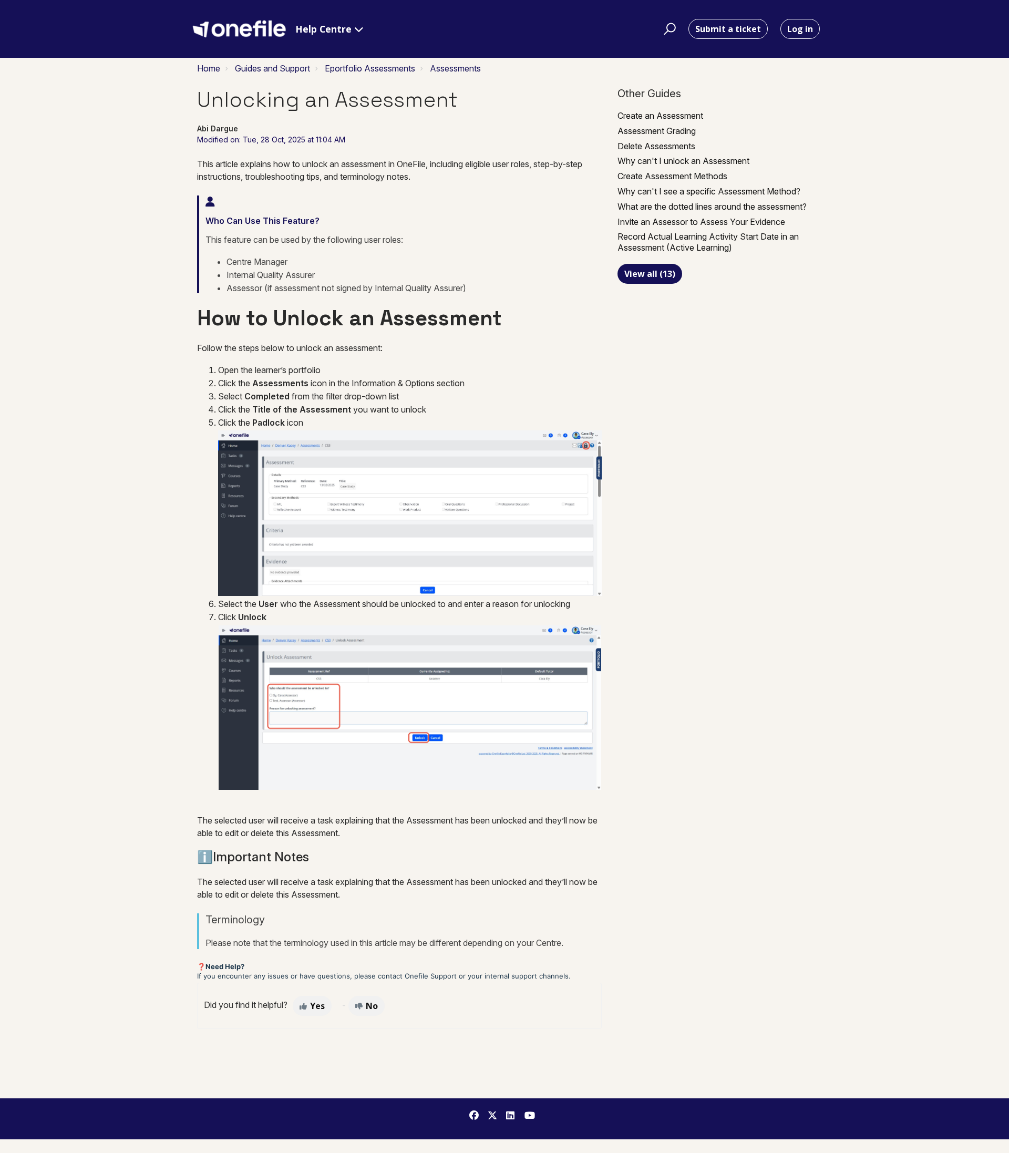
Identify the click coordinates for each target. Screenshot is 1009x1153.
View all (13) (649, 274)
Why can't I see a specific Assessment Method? (708, 191)
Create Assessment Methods (672, 176)
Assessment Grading (656, 131)
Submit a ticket (728, 29)
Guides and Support (272, 68)
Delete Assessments (656, 146)
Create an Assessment (660, 115)
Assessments (455, 68)
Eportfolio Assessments (370, 68)
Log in (800, 29)
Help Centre (324, 29)
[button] (668, 29)
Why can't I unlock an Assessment (683, 161)
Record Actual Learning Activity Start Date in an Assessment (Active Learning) (708, 242)
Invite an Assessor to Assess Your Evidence (701, 222)
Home (208, 68)
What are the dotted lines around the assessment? (712, 206)
